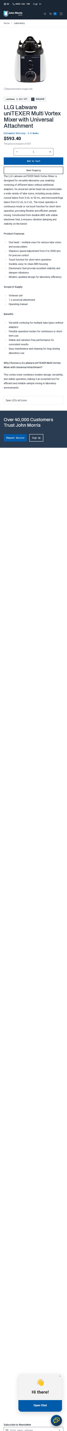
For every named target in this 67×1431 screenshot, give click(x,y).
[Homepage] (13, 14)
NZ (8, 4)
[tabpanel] (33, 407)
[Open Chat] (56, 1420)
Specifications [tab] (16, 400)
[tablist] (33, 400)
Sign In (37, 4)
